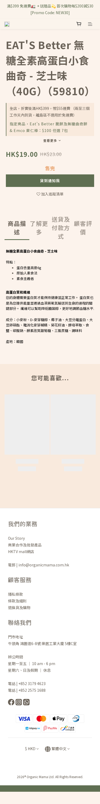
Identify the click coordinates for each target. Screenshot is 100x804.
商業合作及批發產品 (25, 544)
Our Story (16, 538)
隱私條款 (16, 594)
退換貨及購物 (19, 607)
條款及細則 (17, 600)
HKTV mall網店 (21, 551)
